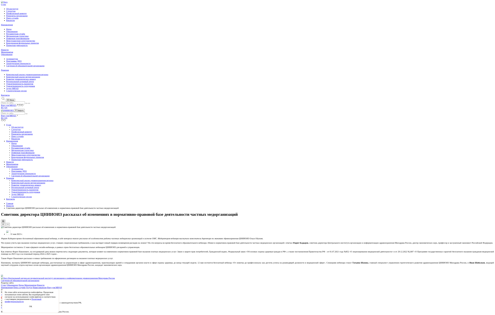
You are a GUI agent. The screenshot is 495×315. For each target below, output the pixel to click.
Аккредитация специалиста (18, 63)
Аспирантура (12, 59)
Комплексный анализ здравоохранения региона (27, 74)
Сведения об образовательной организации (25, 66)
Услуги (29, 287)
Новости (5, 50)
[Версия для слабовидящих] (21, 105)
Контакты (5, 95)
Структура (10, 11)
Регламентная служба (15, 34)
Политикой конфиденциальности (23, 300)
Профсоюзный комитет (16, 13)
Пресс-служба (12, 18)
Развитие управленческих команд (21, 79)
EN (6, 108)
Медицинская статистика (17, 36)
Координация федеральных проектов (22, 43)
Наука (8, 29)
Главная (9, 203)
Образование (12, 31)
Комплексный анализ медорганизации (23, 77)
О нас (3, 4)
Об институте (12, 9)
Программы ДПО (14, 61)
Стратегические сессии (16, 91)
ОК (30, 306)
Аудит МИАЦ (12, 88)
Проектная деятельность (17, 45)
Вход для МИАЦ (54, 287)
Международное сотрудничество (20, 41)
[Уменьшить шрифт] (8, 224)
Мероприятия (7, 52)
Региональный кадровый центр (20, 81)
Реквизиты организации (17, 16)
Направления (7, 25)
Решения (5, 70)
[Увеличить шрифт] (3, 224)
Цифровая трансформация (17, 38)
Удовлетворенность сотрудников (20, 86)
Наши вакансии (40, 287)
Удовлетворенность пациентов (19, 84)
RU (2, 108)
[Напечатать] (3, 221)
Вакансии (10, 20)
